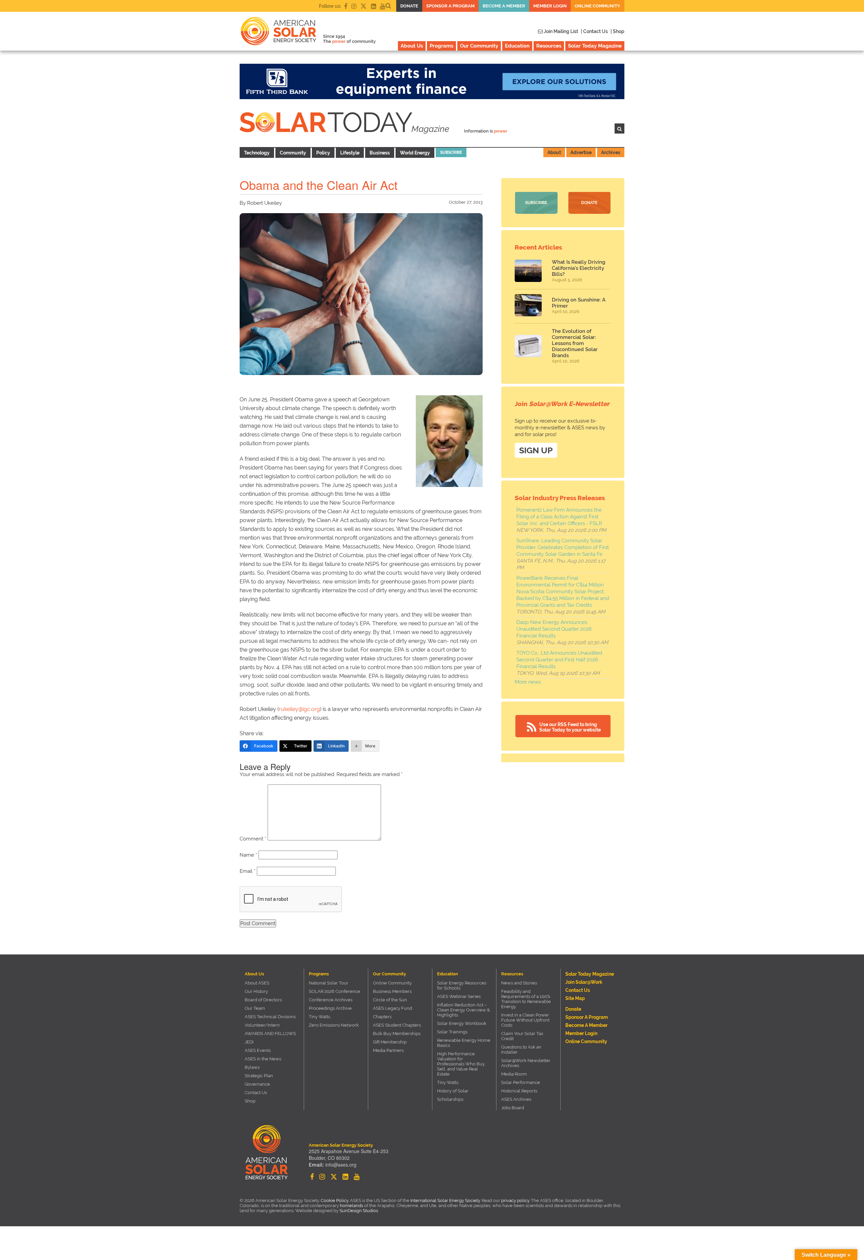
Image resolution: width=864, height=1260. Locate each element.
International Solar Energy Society (445, 1200)
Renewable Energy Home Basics (463, 1043)
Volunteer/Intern (262, 1025)
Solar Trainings (452, 1031)
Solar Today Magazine (595, 46)
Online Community (597, 5)
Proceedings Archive (330, 1008)
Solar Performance (520, 1082)
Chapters (382, 1016)
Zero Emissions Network (334, 1025)
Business (380, 152)
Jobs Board (512, 1107)
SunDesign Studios (359, 1210)
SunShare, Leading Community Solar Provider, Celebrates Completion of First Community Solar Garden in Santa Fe (562, 547)
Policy (323, 152)
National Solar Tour (328, 982)
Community (293, 152)
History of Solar (452, 1090)
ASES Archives (516, 1099)
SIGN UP (536, 450)
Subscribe (451, 152)
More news (528, 682)
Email (247, 871)
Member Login (550, 5)
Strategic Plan (259, 1075)
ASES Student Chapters (397, 1025)
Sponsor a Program (450, 5)
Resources (548, 46)
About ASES (257, 982)
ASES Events (258, 1050)
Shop (250, 1101)
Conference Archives (330, 999)
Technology (257, 152)
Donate (409, 5)
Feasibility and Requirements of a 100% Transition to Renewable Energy (526, 999)
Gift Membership (390, 1041)
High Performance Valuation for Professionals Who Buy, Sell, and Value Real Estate (461, 1064)
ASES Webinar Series (459, 996)
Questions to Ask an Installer (521, 1049)
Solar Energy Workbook (461, 1023)
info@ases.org (340, 1164)
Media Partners (388, 1050)
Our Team (255, 1008)
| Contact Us (594, 31)
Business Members (392, 991)
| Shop (617, 31)
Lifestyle (349, 152)
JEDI (249, 1041)
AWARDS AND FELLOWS (270, 1033)
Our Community (479, 46)
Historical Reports (519, 1090)
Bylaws (252, 1067)
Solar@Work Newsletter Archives (525, 1063)
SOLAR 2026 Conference (334, 991)
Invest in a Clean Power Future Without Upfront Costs (525, 1020)
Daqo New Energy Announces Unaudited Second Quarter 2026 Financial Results (554, 629)
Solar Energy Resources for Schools (461, 985)
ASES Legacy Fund (392, 1008)
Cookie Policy (334, 1200)
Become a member (504, 5)
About (554, 152)
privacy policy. (516, 1200)
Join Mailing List (560, 31)
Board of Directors (263, 999)
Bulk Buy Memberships (397, 1033)
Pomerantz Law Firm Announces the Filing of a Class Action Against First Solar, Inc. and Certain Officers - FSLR (559, 516)
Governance (257, 1084)
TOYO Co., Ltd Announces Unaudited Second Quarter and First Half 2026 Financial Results (559, 659)
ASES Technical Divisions (270, 1016)
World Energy (415, 152)
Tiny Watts (319, 1016)
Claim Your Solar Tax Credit (522, 1036)
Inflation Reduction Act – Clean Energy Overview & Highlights (463, 1010)
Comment (253, 839)
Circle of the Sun (390, 999)
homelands (351, 1205)
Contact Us (256, 1092)
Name (248, 855)
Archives (610, 152)
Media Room (514, 1074)
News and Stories (519, 982)
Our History (256, 991)
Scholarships (450, 1099)
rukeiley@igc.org (299, 709)
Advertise (581, 152)
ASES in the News (263, 1058)
